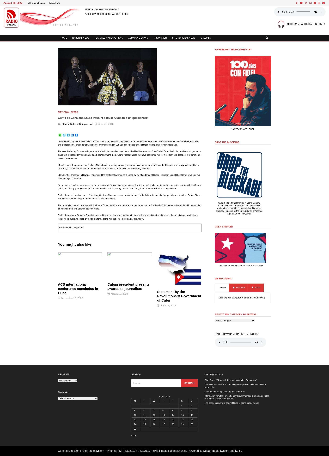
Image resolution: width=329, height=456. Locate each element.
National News (80, 38)
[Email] (323, 3)
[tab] (222, 288)
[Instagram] (311, 3)
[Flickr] (315, 3)
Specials (206, 38)
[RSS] (319, 3)
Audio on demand (138, 38)
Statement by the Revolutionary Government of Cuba (179, 296)
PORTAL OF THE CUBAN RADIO (102, 9)
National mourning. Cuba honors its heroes (225, 392)
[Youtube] (301, 3)
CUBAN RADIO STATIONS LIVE (305, 24)
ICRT (238, 450)
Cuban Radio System (216, 450)
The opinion (160, 38)
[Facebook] (297, 3)
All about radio (37, 3)
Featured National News (109, 38)
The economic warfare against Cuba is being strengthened (232, 403)
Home (64, 38)
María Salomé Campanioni (77, 124)
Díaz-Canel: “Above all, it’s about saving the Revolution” (231, 380)
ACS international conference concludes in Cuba (78, 289)
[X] (306, 3)
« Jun (133, 435)
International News (183, 38)
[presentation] (222, 288)
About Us (54, 3)
